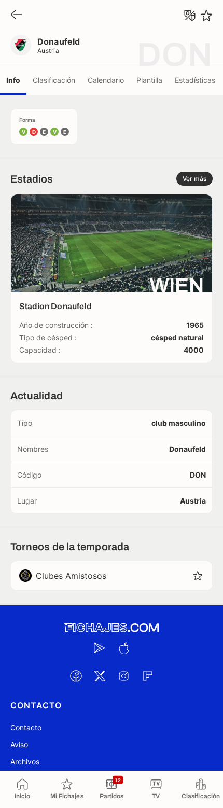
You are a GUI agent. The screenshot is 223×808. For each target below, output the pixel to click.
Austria (48, 50)
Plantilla (149, 80)
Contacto (25, 727)
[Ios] (123, 648)
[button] (197, 575)
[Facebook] (75, 676)
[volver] (16, 15)
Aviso (19, 744)
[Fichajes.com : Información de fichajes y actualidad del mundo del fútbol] (111, 628)
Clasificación (54, 80)
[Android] (99, 648)
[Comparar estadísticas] (190, 15)
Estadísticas (195, 80)
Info (13, 80)
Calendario (106, 80)
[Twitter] (99, 676)
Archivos (24, 761)
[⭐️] (206, 15)
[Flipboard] (147, 676)
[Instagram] (123, 676)
